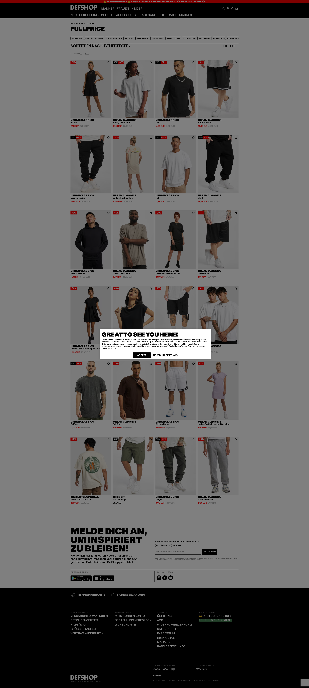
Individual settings (165, 355)
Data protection (109, 348)
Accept (142, 355)
